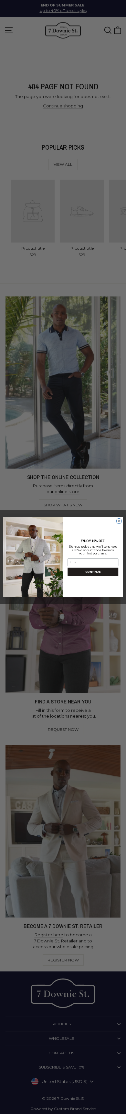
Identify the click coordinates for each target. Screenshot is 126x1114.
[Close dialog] (119, 521)
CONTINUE (92, 571)
